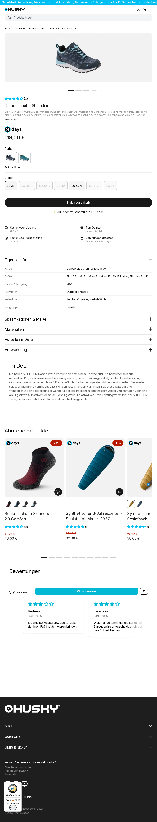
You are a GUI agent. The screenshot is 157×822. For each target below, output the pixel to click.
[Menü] (19, 784)
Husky (8, 28)
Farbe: (9, 148)
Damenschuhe (37, 28)
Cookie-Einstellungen (17, 813)
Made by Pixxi (12, 801)
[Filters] (144, 591)
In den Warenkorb (78, 202)
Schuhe (20, 28)
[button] (71, 90)
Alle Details (11, 119)
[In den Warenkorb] (58, 492)
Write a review (86, 591)
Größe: (9, 177)
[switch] (13, 807)
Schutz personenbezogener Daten (24, 808)
